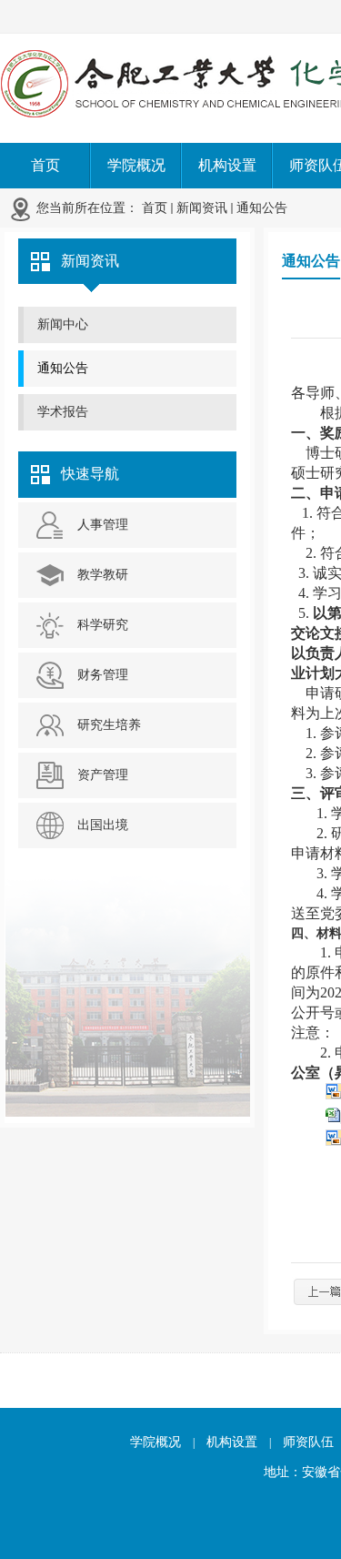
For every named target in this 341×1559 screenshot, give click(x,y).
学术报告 (62, 412)
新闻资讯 (201, 208)
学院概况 (155, 1442)
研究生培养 (109, 725)
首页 (154, 208)
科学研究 (102, 625)
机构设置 (231, 1442)
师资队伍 (308, 1442)
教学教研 (102, 575)
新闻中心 (62, 324)
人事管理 (102, 524)
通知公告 (261, 208)
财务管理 (102, 675)
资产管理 (102, 775)
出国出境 (102, 825)
